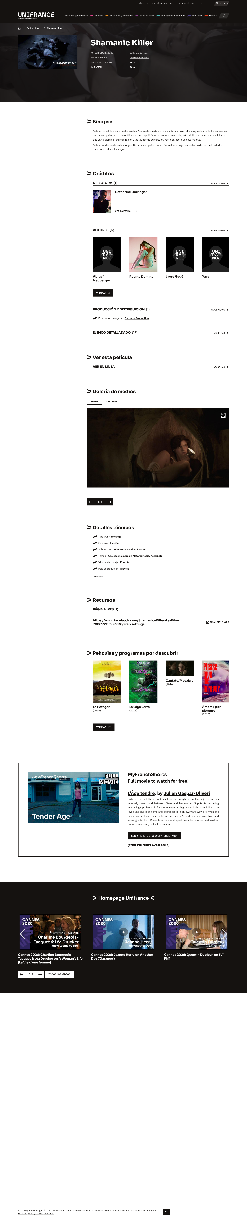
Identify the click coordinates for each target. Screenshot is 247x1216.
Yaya (205, 276)
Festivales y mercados (121, 15)
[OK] (166, 1211)
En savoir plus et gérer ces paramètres (36, 1213)
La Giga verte (139, 707)
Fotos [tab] (94, 401)
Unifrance (197, 15)
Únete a (213, 15)
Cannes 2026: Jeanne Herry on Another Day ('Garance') (49, 957)
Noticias (99, 15)
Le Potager (101, 707)
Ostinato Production (139, 57)
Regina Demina (141, 277)
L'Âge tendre (141, 793)
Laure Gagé (174, 276)
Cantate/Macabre (179, 681)
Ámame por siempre (211, 709)
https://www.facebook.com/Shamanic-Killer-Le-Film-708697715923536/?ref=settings (136, 622)
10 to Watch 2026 (186, 3)
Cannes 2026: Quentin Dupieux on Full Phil (121, 957)
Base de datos (147, 15)
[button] (223, 415)
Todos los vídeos (59, 974)
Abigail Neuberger (101, 278)
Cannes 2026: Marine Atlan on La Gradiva (196, 955)
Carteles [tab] (111, 401)
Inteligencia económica (173, 15)
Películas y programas (76, 15)
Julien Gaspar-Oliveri (187, 793)
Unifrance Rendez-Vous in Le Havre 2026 (155, 3)
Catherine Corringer (139, 53)
